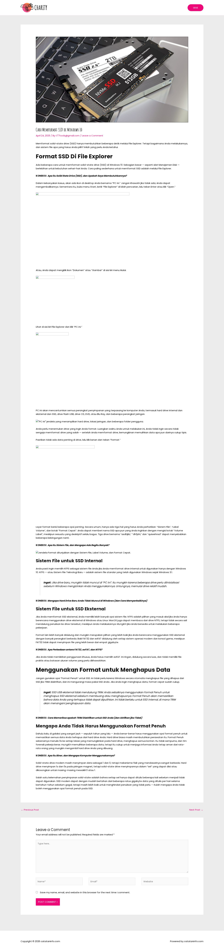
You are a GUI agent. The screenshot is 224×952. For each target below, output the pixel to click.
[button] (195, 7)
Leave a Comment (92, 135)
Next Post (196, 809)
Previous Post (30, 809)
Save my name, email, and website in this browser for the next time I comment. (85, 892)
